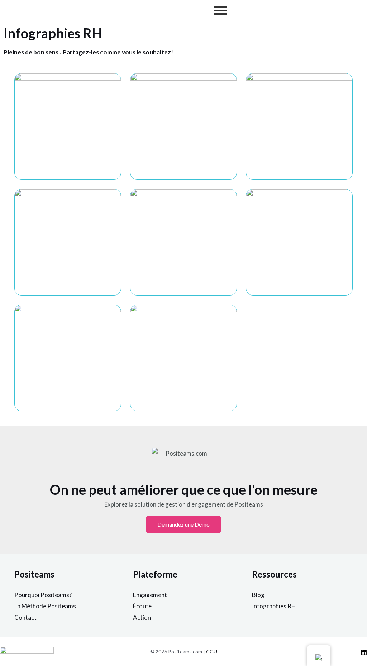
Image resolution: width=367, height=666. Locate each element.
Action (142, 617)
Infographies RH (274, 606)
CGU (211, 651)
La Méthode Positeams (45, 606)
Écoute (142, 606)
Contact (25, 617)
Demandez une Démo (183, 524)
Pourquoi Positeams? (43, 595)
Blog (258, 595)
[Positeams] (364, 652)
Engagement (150, 595)
